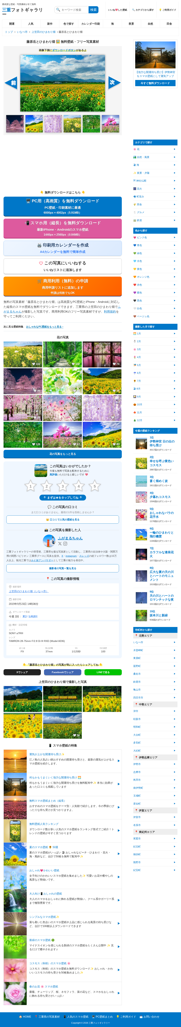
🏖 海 (136, 165)
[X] (60, 544)
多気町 (137, 742)
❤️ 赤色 (137, 285)
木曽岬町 (138, 650)
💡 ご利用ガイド (167, 10)
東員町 (137, 658)
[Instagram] (65, 544)
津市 (135, 711)
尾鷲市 (137, 838)
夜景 (131, 23)
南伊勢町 (138, 788)
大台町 (137, 735)
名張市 (137, 825)
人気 (30, 23)
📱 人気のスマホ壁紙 (75, 1016)
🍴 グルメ (138, 212)
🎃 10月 (137, 404)
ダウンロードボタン (64, 50)
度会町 (137, 803)
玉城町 (137, 795)
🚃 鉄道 (137, 220)
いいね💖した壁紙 (117, 10)
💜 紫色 (137, 292)
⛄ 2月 (137, 341)
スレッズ (84, 555)
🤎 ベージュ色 (141, 316)
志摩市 (137, 772)
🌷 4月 (137, 357)
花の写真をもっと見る (62, 453)
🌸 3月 (137, 349)
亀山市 (137, 689)
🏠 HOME (25, 1016)
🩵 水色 (137, 261)
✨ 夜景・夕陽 (141, 173)
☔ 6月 (137, 373)
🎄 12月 (137, 420)
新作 (49, 23)
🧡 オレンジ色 (141, 277)
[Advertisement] (63, 162)
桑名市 (137, 674)
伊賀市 (137, 817)
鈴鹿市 (137, 682)
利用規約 (110, 311)
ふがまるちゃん (70, 538)
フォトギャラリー (22, 12)
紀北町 (137, 846)
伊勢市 (137, 764)
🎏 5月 (137, 365)
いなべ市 (22, 31)
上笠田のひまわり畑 (44, 31)
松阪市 (137, 719)
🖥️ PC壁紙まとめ (102, 1016)
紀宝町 (137, 870)
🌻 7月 (137, 381)
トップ (9, 31)
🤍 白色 (137, 308)
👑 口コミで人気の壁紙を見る (63, 519)
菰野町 (137, 666)
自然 (150, 23)
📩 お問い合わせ (149, 1016)
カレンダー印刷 (90, 23)
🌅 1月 (137, 333)
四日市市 (138, 697)
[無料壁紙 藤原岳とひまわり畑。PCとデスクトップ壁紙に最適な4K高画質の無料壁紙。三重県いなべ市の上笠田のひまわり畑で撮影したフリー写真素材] (62, 83)
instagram (71, 555)
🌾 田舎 (137, 204)
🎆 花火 (137, 188)
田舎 (169, 23)
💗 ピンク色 (140, 237)
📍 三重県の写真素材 (47, 1016)
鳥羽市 (137, 780)
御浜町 (137, 854)
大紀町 (137, 750)
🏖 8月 (137, 388)
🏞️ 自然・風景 (141, 157)
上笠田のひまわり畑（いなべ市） (29, 591)
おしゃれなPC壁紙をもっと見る (44, 326)
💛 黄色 (137, 269)
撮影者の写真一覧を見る (62, 568)
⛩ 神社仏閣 (139, 180)
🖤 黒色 (137, 300)
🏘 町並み (138, 196)
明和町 (137, 727)
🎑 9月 (137, 396)
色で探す (68, 23)
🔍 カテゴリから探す (143, 10)
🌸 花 (136, 149)
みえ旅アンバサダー (42, 560)
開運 (11, 23)
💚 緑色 (137, 253)
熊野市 (137, 862)
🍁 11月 (137, 412)
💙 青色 (137, 245)
